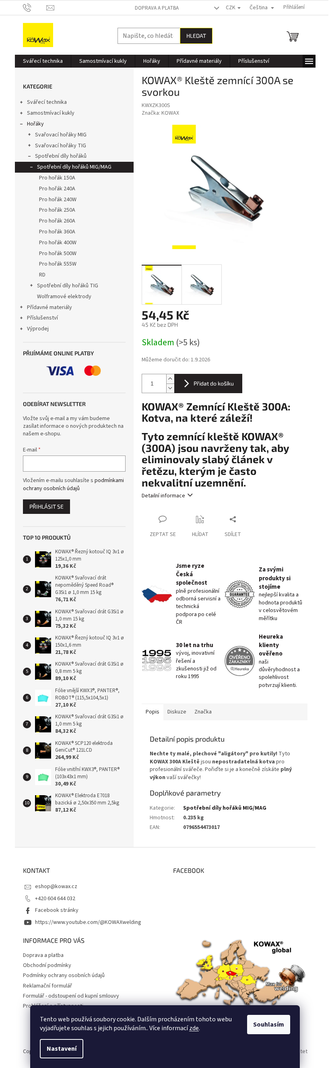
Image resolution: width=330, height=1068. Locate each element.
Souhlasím (268, 1024)
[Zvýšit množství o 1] (170, 378)
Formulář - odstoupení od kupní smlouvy (71, 996)
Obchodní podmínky (47, 965)
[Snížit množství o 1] (170, 388)
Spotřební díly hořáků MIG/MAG (74, 167)
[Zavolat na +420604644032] (35, 7)
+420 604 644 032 (55, 899)
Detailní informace (163, 496)
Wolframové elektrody (64, 297)
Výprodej (38, 329)
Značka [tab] (203, 712)
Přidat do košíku (214, 383)
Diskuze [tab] (176, 712)
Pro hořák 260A (57, 221)
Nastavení (61, 1048)
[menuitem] (43, 61)
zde (194, 1028)
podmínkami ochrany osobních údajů (73, 484)
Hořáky (35, 124)
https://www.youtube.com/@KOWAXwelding (88, 922)
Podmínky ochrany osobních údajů (64, 975)
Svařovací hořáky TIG (60, 146)
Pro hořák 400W (57, 243)
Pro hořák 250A (57, 210)
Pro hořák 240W (57, 200)
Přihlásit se (46, 506)
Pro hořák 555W (57, 264)
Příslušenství (42, 318)
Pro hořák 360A (57, 232)
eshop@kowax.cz (56, 886)
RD (42, 275)
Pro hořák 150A (57, 178)
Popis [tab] (152, 712)
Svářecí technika (47, 102)
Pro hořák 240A (57, 189)
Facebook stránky (56, 910)
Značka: (160, 113)
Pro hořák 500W (57, 253)
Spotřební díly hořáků (61, 156)
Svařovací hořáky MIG (61, 135)
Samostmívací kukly (50, 113)
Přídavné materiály (49, 307)
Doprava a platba (157, 8)
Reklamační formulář (47, 986)
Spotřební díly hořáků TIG (67, 286)
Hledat (196, 35)
